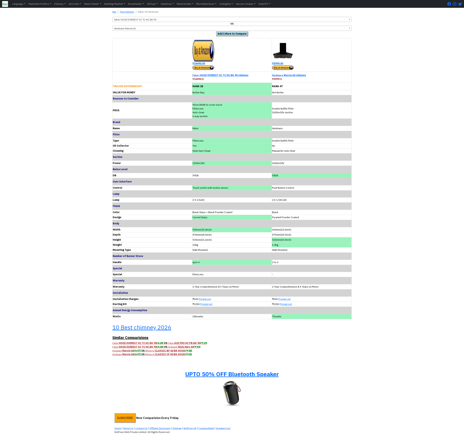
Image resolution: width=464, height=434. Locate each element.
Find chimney (127, 11)
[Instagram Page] (455, 4)
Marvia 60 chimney (289, 75)
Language (17, 3)
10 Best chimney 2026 (141, 327)
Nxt (114, 11)
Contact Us (141, 428)
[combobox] (232, 19)
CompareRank (206, 428)
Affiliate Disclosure (160, 428)
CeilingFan (225, 3)
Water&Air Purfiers (38, 3)
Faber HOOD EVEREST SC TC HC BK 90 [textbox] (135, 19)
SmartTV (263, 3)
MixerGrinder (184, 3)
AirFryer (151, 3)
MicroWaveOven (205, 3)
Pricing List (205, 299)
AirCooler (74, 3)
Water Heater (91, 3)
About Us (128, 428)
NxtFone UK (190, 428)
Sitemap (177, 428)
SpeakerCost (223, 428)
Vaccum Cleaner (245, 3)
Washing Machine (113, 3)
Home (118, 428)
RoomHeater (135, 3)
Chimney (58, 3)
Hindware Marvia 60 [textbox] (125, 28)
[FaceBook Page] (450, 4)
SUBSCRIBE (125, 418)
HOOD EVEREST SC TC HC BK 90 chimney (220, 75)
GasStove (166, 3)
